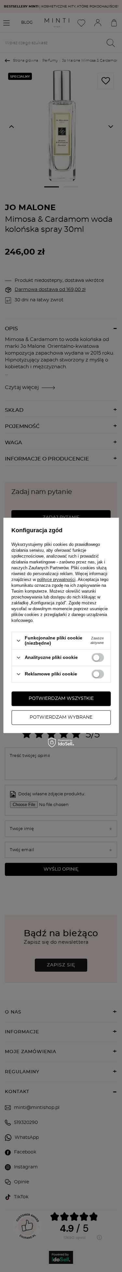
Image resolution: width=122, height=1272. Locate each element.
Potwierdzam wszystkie (61, 698)
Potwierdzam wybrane (61, 717)
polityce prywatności (56, 579)
